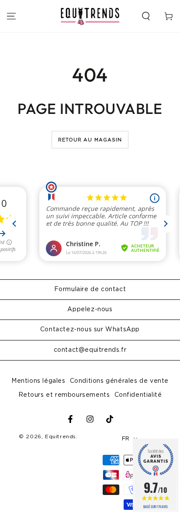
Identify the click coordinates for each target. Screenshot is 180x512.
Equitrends (60, 436)
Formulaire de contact (90, 289)
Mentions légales (38, 381)
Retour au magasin (90, 139)
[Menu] (11, 16)
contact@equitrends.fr (90, 350)
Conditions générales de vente (119, 381)
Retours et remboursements (64, 395)
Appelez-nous (89, 309)
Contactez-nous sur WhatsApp (90, 329)
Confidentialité (138, 395)
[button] (146, 16)
